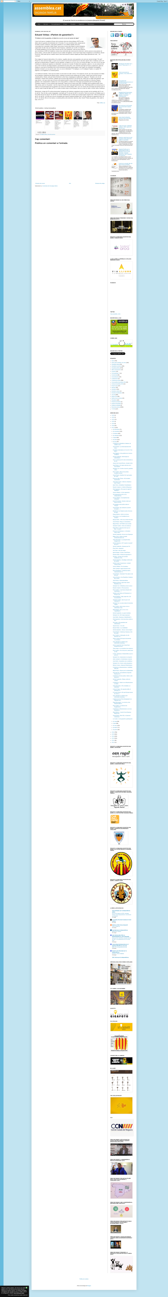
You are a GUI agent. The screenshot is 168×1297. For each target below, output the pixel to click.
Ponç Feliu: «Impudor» (118, 548)
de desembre (116, 429)
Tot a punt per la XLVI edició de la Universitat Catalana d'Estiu (125, 107)
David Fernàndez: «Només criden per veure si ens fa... (122, 502)
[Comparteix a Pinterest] (45, 132)
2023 (113, 415)
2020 (113, 421)
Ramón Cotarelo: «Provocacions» (121, 588)
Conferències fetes (116, 380)
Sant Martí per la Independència (120, 930)
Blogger (89, 1285)
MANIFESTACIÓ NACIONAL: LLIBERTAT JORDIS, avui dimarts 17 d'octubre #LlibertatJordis (125, 94)
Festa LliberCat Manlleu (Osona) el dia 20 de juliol (125, 118)
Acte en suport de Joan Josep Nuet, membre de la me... (121, 646)
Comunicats (114, 375)
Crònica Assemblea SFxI (117, 384)
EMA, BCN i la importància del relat (119, 947)
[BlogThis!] (40, 132)
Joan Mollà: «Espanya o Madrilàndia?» (122, 617)
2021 (113, 419)
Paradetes (114, 400)
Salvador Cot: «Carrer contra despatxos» (122, 663)
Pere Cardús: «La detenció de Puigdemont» (120, 706)
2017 (113, 427)
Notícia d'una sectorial (117, 398)
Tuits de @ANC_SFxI (115, 314)
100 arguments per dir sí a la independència (119, 495)
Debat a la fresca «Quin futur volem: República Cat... (121, 583)
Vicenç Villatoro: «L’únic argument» (121, 492)
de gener (115, 729)
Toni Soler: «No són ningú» (119, 550)
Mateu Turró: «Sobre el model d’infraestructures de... (120, 537)
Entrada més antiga (100, 183)
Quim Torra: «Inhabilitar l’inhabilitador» (122, 485)
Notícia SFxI (114, 396)
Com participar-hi (55, 24)
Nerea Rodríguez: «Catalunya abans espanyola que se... (121, 571)
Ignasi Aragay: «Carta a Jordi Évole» (121, 552)
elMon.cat (102, 102)
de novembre (116, 431)
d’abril (114, 723)
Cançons (114, 371)
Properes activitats (116, 405)
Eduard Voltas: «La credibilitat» (120, 627)
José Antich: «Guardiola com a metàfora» (122, 661)
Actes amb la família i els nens (119, 362)
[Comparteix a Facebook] (43, 132)
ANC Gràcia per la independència (120, 957)
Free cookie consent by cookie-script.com (18, 1295)
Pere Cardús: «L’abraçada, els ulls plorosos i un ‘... (121, 636)
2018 (113, 425)
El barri (65, 24)
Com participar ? (115, 373)
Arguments (81, 24)
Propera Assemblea (116, 403)
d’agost (115, 437)
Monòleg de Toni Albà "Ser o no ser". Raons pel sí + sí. (125, 64)
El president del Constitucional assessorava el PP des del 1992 (126, 82)
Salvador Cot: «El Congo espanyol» (121, 615)
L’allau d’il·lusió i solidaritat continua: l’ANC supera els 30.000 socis (125, 127)
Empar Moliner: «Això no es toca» (121, 514)
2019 (113, 423)
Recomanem (91, 24)
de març (115, 725)
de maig (115, 721)
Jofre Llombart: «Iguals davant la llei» (122, 568)
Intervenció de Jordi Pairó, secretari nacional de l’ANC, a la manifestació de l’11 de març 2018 (121, 939)
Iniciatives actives (116, 391)
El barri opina (115, 385)
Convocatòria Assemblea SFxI (119, 382)
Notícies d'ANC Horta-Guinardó (120, 925)
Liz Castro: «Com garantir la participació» (123, 718)
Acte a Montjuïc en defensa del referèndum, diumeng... (120, 642)
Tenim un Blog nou (116, 926)
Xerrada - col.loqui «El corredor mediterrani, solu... (120, 557)
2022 (113, 417)
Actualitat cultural (116, 364)
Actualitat (73, 24)
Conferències (115, 378)
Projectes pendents (116, 401)
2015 (113, 734)
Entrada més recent (40, 183)
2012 (113, 740)
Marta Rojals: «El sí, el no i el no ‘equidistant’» (120, 610)
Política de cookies (84, 1279)
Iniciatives (114, 389)
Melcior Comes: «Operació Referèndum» (122, 665)
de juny (115, 441)
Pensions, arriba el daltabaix (118, 953)
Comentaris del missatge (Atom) (49, 186)
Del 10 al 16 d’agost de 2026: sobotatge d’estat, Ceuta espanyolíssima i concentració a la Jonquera (121, 915)
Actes (113, 360)
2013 (113, 738)
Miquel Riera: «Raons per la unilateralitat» (123, 670)
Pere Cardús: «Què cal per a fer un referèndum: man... (121, 607)
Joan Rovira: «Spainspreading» (120, 580)
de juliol (115, 439)
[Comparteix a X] (42, 132)
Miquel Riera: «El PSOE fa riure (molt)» (122, 523)
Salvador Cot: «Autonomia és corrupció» (122, 657)
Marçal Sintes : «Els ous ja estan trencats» (123, 519)
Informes (114, 387)
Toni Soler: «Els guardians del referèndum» (120, 623)
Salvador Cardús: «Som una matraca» (122, 525)
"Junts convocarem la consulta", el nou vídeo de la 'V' (125, 73)
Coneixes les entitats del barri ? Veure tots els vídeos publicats (114, 17)
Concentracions (115, 376)
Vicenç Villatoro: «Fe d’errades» (120, 566)
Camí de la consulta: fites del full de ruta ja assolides (125, 164)
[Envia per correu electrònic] (38, 132)
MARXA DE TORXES (116, 931)
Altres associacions (116, 369)
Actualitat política (43, 134)
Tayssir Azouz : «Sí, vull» (119, 625)
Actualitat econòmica (116, 366)
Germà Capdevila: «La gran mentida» (122, 613)
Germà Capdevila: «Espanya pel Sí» (121, 546)
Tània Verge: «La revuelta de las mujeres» (123, 648)
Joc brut (113, 394)
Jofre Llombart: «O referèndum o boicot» (122, 659)
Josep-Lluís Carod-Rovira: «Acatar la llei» (123, 463)
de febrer (115, 727)
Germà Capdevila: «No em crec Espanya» (123, 534)
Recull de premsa (51, 134)
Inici (39, 24)
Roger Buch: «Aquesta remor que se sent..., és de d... (121, 528)
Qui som (46, 24)
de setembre (116, 435)
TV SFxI (113, 409)
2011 (113, 742)
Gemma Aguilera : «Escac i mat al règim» (122, 629)
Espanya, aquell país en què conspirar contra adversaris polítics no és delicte (125, 139)
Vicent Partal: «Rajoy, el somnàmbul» (122, 521)
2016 (113, 732)
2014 (113, 736)
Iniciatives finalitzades (117, 392)
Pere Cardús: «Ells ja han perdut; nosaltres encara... (121, 472)
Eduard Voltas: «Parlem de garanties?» (122, 554)
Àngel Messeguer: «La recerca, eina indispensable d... (121, 703)
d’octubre (115, 433)
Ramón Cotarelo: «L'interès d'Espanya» (122, 487)
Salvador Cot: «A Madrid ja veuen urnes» (122, 586)
